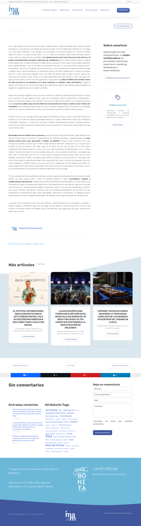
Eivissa (66, 422)
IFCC (47, 440)
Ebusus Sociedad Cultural (54, 422)
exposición (54, 425)
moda (71, 440)
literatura (21, 244)
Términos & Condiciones (125, 513)
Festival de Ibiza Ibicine (52, 431)
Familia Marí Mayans (65, 425)
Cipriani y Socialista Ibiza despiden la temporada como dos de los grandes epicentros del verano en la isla (113, 316)
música (60, 443)
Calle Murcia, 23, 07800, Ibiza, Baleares (29, 482)
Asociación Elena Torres (56, 413)
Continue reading (28, 336)
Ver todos (41, 264)
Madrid (66, 440)
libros (15, 244)
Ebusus (75, 419)
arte (77, 410)
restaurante (49, 448)
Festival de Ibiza (64, 428)
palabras (29, 244)
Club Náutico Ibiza (52, 416)
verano (66, 451)
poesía (35, 244)
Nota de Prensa (55, 445)
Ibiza (49, 436)
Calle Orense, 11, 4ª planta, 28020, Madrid (31, 486)
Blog (21, 31)
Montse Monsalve (51, 443)
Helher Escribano (61, 434)
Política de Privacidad (111, 513)
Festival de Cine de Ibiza (52, 428)
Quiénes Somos (49, 10)
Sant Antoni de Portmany (62, 448)
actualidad (52, 410)
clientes (70, 413)
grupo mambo (50, 434)
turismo (48, 451)
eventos (48, 425)
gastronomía (71, 431)
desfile (69, 419)
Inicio (129, 1)
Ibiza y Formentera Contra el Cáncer (64, 437)
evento (73, 422)
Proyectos (77, 10)
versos (41, 244)
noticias (67, 445)
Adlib (60, 410)
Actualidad (92, 10)
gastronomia (63, 431)
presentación (75, 445)
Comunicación (66, 416)
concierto (58, 419)
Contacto (105, 10)
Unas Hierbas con (57, 451)
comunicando (50, 419)
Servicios (64, 10)
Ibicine (69, 434)
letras (11, 244)
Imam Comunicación (30, 228)
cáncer (64, 419)
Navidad (65, 443)
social (72, 448)
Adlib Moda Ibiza (69, 410)
